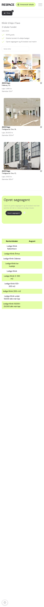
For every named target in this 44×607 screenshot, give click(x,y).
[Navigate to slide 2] (22, 80)
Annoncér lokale (27, 4)
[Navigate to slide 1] (20, 80)
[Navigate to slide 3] (23, 80)
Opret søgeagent (13, 213)
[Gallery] (22, 68)
